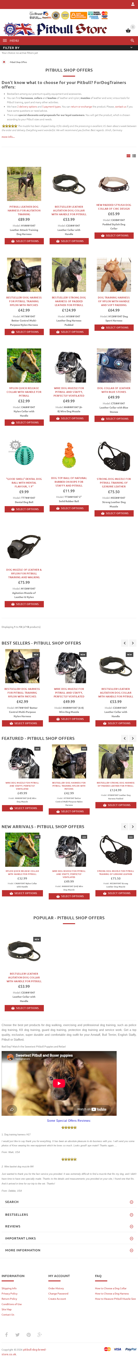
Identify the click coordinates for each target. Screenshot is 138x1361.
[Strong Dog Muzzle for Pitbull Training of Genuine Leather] (114, 455)
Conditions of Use (12, 1304)
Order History (56, 1288)
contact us (120, 106)
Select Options (27, 241)
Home (4, 62)
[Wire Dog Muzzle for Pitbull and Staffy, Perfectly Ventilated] (69, 365)
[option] (69, 688)
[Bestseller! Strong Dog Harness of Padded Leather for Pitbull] (69, 274)
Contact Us (8, 1314)
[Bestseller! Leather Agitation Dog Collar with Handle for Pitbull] (69, 183)
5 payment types (51, 106)
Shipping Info (9, 1288)
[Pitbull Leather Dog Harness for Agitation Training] (24, 183)
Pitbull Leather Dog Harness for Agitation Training (24, 210)
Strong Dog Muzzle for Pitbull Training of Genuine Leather (114, 482)
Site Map (7, 1309)
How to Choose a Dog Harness (112, 1293)
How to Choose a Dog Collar (110, 1288)
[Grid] (128, 155)
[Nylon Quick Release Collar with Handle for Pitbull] (24, 365)
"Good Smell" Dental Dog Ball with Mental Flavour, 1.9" (24, 482)
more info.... (8, 136)
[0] (128, 32)
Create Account (57, 1298)
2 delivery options (27, 106)
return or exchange (81, 106)
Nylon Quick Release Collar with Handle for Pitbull (24, 391)
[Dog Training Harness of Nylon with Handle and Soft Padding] (114, 274)
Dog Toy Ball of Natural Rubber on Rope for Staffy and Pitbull (69, 481)
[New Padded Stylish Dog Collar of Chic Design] (114, 182)
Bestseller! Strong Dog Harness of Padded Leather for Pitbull (69, 301)
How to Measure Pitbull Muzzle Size (115, 1298)
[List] (134, 155)
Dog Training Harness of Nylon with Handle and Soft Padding (114, 301)
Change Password (58, 1293)
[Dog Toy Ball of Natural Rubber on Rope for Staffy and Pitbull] (69, 455)
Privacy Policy (9, 1293)
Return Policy (9, 1298)
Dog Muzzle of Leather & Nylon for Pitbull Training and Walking (24, 573)
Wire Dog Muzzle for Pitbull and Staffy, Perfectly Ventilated (69, 391)
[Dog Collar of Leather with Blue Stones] (114, 365)
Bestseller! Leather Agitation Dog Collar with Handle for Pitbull (69, 210)
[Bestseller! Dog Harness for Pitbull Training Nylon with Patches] (24, 274)
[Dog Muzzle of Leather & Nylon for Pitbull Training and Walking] (24, 546)
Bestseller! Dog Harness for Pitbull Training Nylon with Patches (24, 301)
